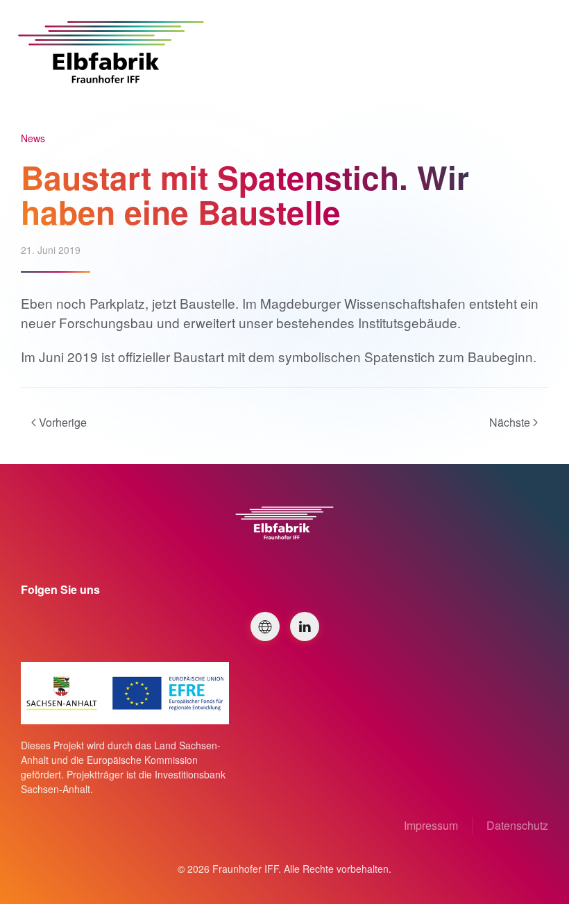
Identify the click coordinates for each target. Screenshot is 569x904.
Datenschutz (517, 825)
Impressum (431, 825)
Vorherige (63, 422)
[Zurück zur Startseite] (111, 52)
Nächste (509, 422)
